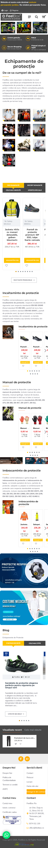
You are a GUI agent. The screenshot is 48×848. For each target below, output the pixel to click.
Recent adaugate (34, 185)
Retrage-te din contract (36, 792)
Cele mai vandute (13, 190)
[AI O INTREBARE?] (6, 835)
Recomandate (13, 185)
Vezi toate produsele (22, 280)
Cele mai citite (35, 643)
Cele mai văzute (32, 730)
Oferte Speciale (35, 190)
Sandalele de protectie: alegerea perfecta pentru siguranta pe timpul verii (21, 685)
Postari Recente (13, 643)
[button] (16, 271)
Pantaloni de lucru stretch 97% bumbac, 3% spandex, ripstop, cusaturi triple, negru (24, 738)
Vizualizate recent (12, 730)
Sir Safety (8, 221)
